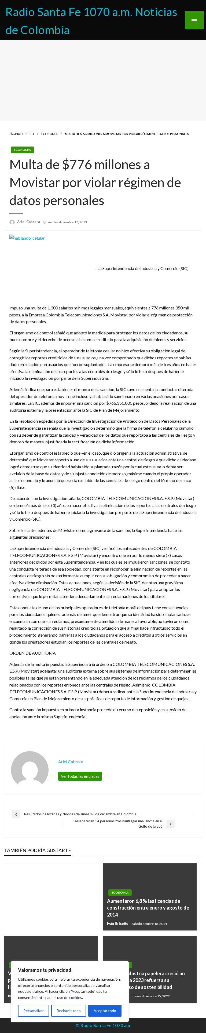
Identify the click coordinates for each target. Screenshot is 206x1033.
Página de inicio (21, 134)
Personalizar (33, 1010)
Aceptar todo (105, 1010)
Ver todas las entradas (80, 776)
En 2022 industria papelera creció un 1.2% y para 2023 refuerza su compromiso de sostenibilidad (146, 980)
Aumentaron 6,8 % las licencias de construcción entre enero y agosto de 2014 (148, 907)
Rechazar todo (69, 1010)
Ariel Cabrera (29, 222)
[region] (70, 991)
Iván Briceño (118, 923)
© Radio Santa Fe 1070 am (103, 1025)
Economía (49, 134)
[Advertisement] (103, 80)
